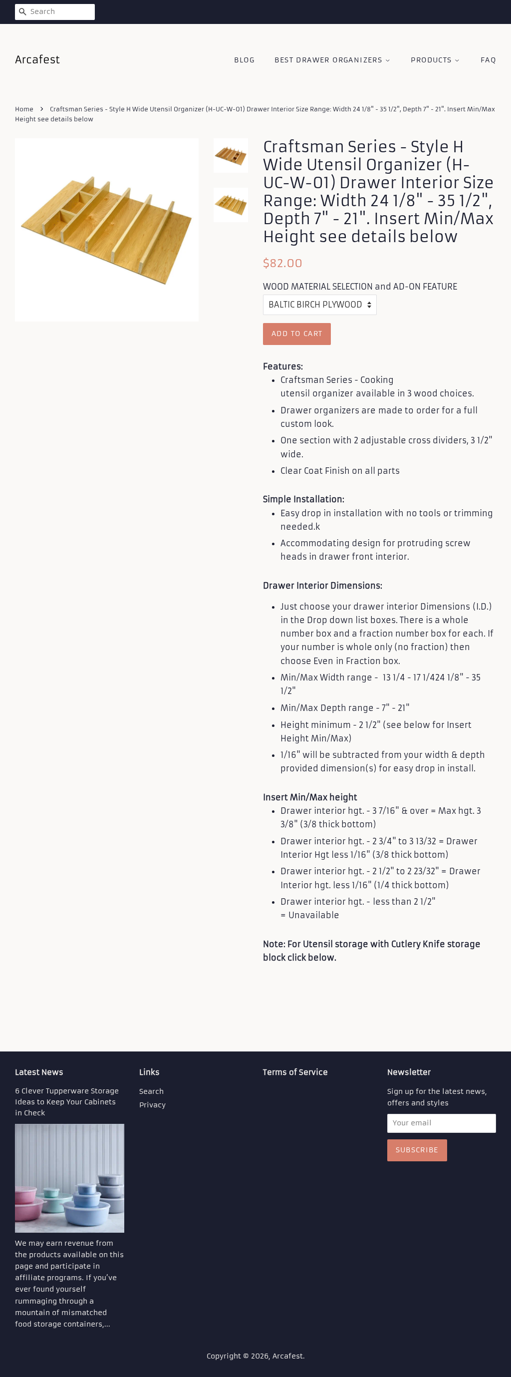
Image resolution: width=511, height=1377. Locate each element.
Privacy (152, 1105)
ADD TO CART (296, 333)
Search (151, 1091)
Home (24, 109)
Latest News (39, 1072)
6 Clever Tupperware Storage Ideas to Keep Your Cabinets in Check (67, 1102)
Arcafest (287, 1356)
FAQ (488, 59)
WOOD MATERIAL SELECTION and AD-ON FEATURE (360, 287)
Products (433, 59)
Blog (244, 59)
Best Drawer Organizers (329, 59)
